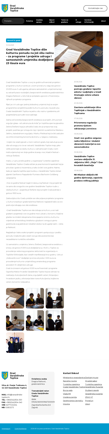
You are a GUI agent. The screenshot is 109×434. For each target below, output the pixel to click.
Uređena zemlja (70, 397)
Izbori (103, 21)
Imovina (66, 404)
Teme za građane (64, 21)
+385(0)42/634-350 (12, 400)
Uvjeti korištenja (20, 429)
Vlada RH (67, 394)
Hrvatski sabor (91, 381)
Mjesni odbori (51, 21)
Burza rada (67, 390)
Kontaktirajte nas (95, 8)
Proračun (89, 401)
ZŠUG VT (89, 397)
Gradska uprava (39, 21)
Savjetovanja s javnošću (73, 401)
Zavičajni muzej (91, 378)
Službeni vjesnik (92, 390)
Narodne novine (70, 381)
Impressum (6, 429)
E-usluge (78, 21)
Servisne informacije (89, 21)
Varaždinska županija (94, 394)
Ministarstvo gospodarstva (74, 378)
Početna (29, 21)
